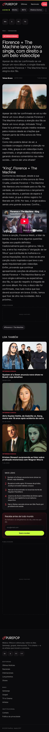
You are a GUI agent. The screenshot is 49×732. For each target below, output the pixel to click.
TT (16, 653)
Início (4, 31)
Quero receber (24, 533)
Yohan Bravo (7, 78)
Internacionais (12, 31)
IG (5, 653)
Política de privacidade (11, 716)
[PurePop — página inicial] (9, 4)
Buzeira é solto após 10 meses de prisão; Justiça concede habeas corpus (24, 484)
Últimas (24, 4)
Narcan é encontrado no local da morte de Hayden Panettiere (25, 491)
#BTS (22, 10)
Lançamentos (7, 677)
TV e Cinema (7, 698)
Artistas (5, 702)
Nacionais (35, 4)
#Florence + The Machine (13, 327)
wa (5, 21)
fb (19, 21)
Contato (5, 713)
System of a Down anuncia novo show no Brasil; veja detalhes (24, 478)
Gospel (5, 695)
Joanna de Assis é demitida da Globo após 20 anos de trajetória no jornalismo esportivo (25, 498)
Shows (4, 680)
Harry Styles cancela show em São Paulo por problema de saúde (26, 505)
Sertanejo (6, 691)
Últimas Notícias (8, 665)
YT (22, 653)
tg (25, 21)
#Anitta (13, 10)
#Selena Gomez (34, 10)
